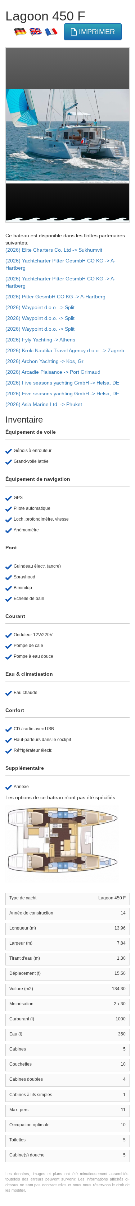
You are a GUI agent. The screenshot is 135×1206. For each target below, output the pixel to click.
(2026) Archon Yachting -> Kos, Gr (44, 361)
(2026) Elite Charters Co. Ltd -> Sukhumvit (53, 250)
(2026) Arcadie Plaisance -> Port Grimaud (52, 372)
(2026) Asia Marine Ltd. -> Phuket (43, 404)
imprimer (96, 32)
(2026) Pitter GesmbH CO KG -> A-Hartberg (55, 296)
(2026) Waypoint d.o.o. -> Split (40, 307)
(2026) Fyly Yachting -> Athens (40, 340)
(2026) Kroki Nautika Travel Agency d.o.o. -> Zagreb (64, 350)
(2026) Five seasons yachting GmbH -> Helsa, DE (62, 383)
